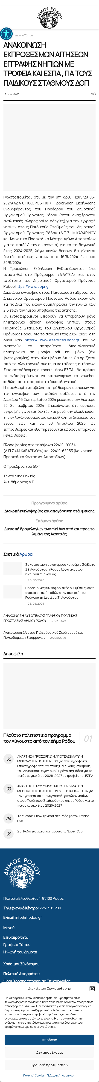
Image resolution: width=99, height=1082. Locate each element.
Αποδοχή (49, 1039)
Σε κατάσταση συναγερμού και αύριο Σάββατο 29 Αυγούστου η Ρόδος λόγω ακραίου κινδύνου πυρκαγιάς (60, 569)
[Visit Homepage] (49, 18)
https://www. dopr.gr (32, 286)
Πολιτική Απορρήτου (60, 1075)
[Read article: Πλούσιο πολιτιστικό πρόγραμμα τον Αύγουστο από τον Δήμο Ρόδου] (49, 696)
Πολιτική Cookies (33, 1075)
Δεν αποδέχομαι (49, 1052)
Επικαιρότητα (15, 937)
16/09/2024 (11, 94)
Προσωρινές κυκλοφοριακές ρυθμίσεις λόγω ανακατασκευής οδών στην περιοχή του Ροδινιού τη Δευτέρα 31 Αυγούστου (59, 593)
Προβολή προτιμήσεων (49, 1065)
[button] (92, 988)
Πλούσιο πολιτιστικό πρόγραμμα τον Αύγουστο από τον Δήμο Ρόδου (39, 738)
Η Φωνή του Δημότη (20, 951)
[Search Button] (94, 17)
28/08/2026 (35, 580)
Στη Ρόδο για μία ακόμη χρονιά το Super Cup (49, 831)
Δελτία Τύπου (24, 35)
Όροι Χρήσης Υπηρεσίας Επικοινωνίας (37, 981)
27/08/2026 (58, 621)
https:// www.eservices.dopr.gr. (52, 340)
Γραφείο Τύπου (16, 944)
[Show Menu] (5, 17)
